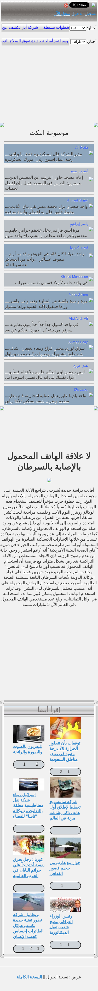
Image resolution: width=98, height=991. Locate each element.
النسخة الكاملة (29, 977)
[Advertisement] (49, 82)
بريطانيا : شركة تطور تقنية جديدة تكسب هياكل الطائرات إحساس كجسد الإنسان (28, 925)
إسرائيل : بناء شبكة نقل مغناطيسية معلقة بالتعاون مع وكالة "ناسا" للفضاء (28, 805)
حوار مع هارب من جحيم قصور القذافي (65, 868)
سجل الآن (62, 13)
